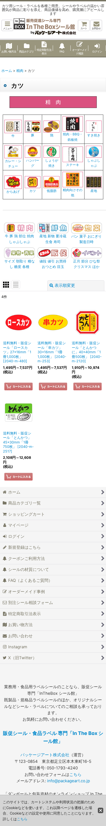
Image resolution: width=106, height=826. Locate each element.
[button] (7, 25)
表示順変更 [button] (65, 285)
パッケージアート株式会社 (44, 754)
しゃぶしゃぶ (93, 163)
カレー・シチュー (13, 163)
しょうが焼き (51, 163)
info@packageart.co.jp (68, 780)
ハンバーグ (32, 163)
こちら (75, 774)
